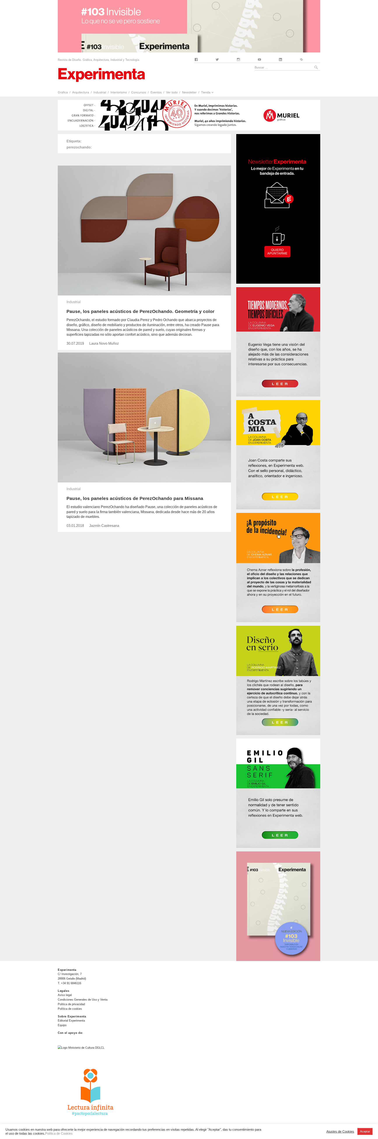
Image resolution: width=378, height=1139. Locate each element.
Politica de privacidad (71, 1004)
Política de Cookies (59, 1133)
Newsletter (189, 92)
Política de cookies (70, 1008)
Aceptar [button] (365, 1131)
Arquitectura (80, 92)
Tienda (205, 92)
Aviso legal (65, 995)
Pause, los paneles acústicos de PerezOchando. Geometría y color (140, 311)
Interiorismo (118, 92)
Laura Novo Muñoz (104, 343)
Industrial (99, 92)
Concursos (138, 92)
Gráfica (63, 92)
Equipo (62, 1025)
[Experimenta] (101, 74)
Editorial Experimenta (71, 1020)
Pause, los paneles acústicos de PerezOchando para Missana (134, 498)
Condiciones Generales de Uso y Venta (82, 999)
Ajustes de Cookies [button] (340, 1131)
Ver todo (172, 92)
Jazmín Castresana (104, 526)
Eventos (156, 92)
